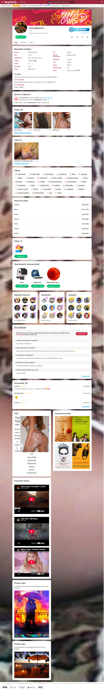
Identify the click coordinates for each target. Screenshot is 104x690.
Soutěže (45, 5)
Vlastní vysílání (55, 5)
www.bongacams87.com (23, 683)
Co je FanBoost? (85, 33)
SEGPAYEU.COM (41, 683)
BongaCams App (66, 5)
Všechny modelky (6, 5)
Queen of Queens (47, 97)
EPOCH (35, 683)
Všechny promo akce (35, 5)
